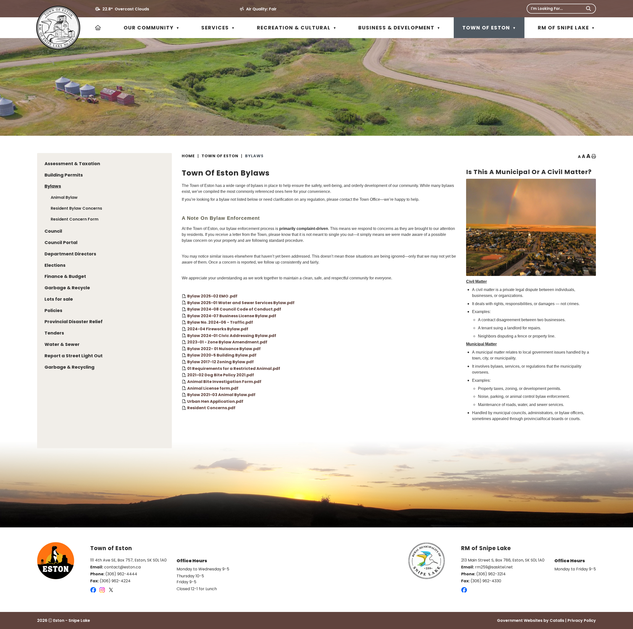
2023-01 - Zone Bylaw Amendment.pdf (227, 342)
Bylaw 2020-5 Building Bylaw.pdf (221, 355)
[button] (588, 8)
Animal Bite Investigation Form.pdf (224, 381)
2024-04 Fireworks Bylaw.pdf (217, 329)
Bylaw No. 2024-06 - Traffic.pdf (220, 322)
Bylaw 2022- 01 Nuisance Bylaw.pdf (224, 348)
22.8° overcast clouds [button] (125, 9)
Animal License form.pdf (212, 388)
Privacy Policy (581, 620)
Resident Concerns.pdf (211, 408)
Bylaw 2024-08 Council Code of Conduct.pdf (234, 309)
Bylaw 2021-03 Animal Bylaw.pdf (221, 395)
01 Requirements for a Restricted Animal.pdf (233, 368)
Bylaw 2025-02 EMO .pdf (212, 296)
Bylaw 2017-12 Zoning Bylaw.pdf (220, 362)
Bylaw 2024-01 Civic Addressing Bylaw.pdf (231, 335)
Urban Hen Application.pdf (215, 401)
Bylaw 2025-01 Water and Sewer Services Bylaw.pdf (240, 302)
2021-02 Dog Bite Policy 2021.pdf (220, 375)
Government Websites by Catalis (530, 620)
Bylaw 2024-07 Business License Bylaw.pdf (231, 315)
